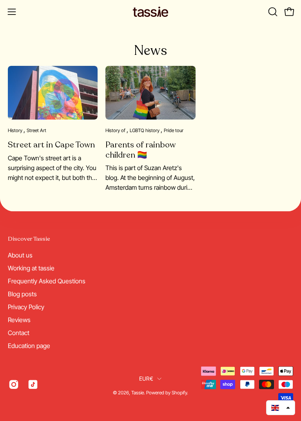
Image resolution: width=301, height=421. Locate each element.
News (150, 51)
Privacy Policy (26, 306)
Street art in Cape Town (51, 145)
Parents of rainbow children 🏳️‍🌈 (140, 150)
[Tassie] (150, 12)
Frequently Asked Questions (46, 281)
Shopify (179, 393)
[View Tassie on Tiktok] (31, 384)
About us (20, 255)
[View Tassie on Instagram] (12, 384)
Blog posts (22, 294)
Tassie (137, 393)
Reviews (19, 319)
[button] (272, 11)
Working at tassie (31, 268)
